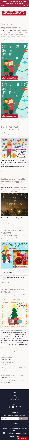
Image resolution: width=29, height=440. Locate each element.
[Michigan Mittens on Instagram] (20, 407)
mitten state (24, 238)
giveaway (3, 238)
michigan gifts (20, 35)
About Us (14, 397)
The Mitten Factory (14, 399)
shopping (18, 39)
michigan (11, 35)
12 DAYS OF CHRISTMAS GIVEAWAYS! (12, 231)
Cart (26, 5)
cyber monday (17, 295)
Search (14, 395)
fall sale (14, 130)
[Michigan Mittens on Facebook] (13, 407)
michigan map (9, 134)
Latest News (14, 423)
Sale (2, 136)
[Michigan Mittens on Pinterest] (16, 407)
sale (23, 299)
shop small (11, 39)
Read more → (5, 120)
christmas (24, 30)
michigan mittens (16, 37)
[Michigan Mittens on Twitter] (9, 407)
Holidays (7, 189)
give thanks (11, 132)
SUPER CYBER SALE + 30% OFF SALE (12, 380)
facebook (23, 236)
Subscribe (23, 418)
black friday (17, 30)
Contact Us (22, 438)
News (3, 24)
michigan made (5, 37)
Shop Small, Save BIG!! (10, 27)
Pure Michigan (14, 191)
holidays (10, 238)
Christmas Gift (6, 32)
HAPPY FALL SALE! (9, 127)
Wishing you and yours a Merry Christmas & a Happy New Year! (14, 181)
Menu (4, 5)
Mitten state (6, 191)
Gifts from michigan (17, 32)
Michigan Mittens (16, 428)
